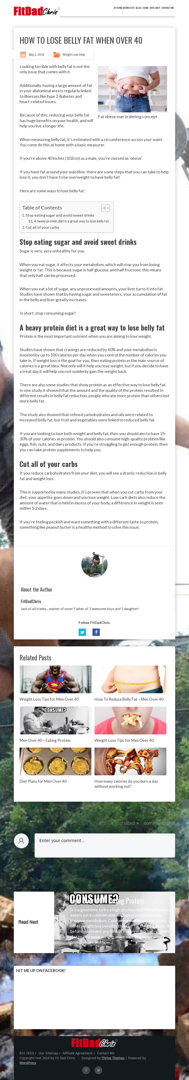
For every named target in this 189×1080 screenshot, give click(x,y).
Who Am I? (155, 8)
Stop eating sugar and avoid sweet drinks (60, 215)
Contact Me (167, 8)
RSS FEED (27, 1053)
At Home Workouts (124, 8)
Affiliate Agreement (77, 1053)
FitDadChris (31, 601)
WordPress (28, 1063)
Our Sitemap (48, 1053)
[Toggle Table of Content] (103, 208)
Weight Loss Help (74, 54)
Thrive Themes (113, 1058)
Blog (139, 8)
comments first (159, 823)
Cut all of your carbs (42, 227)
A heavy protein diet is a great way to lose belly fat (71, 221)
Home (146, 8)
